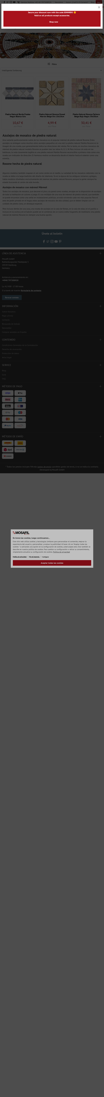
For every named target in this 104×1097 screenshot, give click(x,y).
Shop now (53, 22)
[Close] (99, 7)
